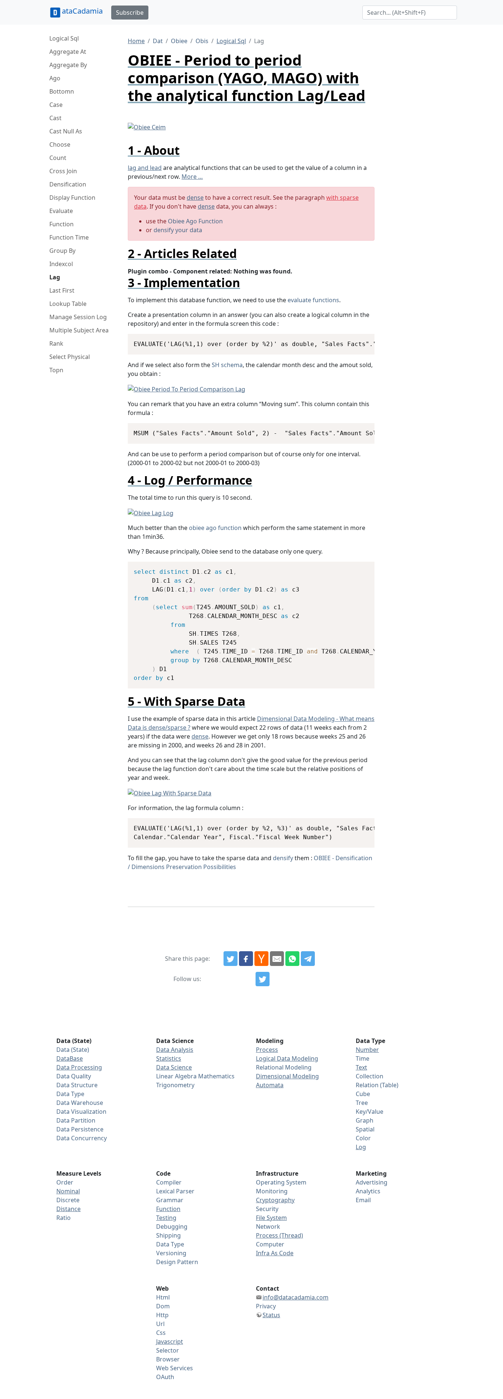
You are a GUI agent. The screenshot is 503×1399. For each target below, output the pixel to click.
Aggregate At (67, 52)
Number (367, 1050)
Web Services (174, 1368)
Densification (67, 184)
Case (56, 105)
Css (161, 1333)
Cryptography (275, 1200)
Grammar (169, 1200)
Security (267, 1209)
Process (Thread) (279, 1235)
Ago (54, 78)
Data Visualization (81, 1111)
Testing (166, 1218)
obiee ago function (215, 528)
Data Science (174, 1067)
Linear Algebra (176, 1076)
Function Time (69, 237)
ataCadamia (82, 11)
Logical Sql (64, 38)
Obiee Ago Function (195, 221)
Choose (59, 144)
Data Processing (79, 1067)
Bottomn (61, 91)
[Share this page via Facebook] (246, 958)
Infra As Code (274, 1253)
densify (283, 858)
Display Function (72, 197)
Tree (362, 1103)
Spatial (365, 1129)
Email (363, 1200)
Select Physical (69, 357)
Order (64, 1182)
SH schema (227, 365)
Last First (61, 290)
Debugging (171, 1226)
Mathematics (216, 1076)
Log (361, 1147)
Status (271, 1315)
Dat (158, 41)
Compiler (169, 1182)
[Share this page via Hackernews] (261, 958)
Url (160, 1324)
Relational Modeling (284, 1067)
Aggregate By (68, 65)
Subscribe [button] (130, 12)
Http (162, 1315)
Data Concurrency (81, 1138)
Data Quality (73, 1076)
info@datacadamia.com (295, 1297)
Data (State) (72, 1050)
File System (271, 1218)
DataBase (69, 1058)
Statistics (168, 1058)
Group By (62, 251)
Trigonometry (175, 1085)
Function (61, 224)
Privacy (266, 1306)
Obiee (179, 41)
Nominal (68, 1191)
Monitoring (272, 1191)
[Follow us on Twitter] (263, 979)
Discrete (68, 1200)
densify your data (178, 230)
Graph (364, 1120)
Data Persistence (79, 1129)
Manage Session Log (78, 317)
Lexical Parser (175, 1191)
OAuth (165, 1377)
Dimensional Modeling (287, 1076)
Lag (54, 277)
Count (57, 158)
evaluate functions (313, 300)
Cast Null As (65, 131)
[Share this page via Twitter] (231, 958)
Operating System (281, 1182)
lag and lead (145, 168)
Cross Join (63, 171)
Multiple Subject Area (79, 330)
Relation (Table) (377, 1085)
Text (361, 1067)
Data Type (70, 1094)
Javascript (169, 1341)
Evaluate (61, 211)
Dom (163, 1306)
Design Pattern (177, 1262)
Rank (56, 343)
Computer (270, 1244)
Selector (167, 1350)
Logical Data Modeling (287, 1058)
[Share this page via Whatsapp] (292, 958)
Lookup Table (68, 304)
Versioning (171, 1253)
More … (192, 176)
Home (136, 41)
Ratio (63, 1218)
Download (360, 340)
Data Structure (77, 1085)
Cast (55, 118)
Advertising (371, 1182)
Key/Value (369, 1111)
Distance (68, 1209)
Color (363, 1138)
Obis (202, 41)
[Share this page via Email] (277, 958)
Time (362, 1058)
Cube (363, 1094)
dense (195, 197)
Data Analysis (174, 1050)
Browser (168, 1359)
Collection (369, 1076)
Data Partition (75, 1120)
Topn (56, 370)
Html (163, 1297)
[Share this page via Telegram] (308, 958)
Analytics (368, 1191)
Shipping (168, 1235)
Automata (270, 1085)
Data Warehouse (79, 1103)
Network (268, 1226)
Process (267, 1050)
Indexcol (61, 264)
